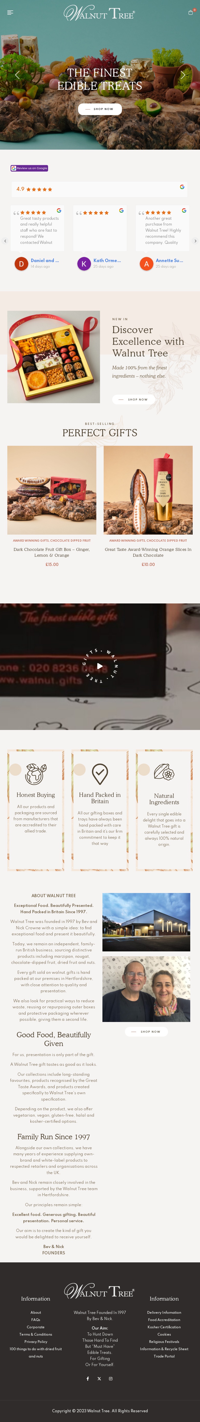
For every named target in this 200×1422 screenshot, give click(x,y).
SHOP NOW (104, 120)
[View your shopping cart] (191, 12)
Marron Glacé (167, 540)
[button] (100, 666)
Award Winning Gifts (31, 540)
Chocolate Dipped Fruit (70, 540)
